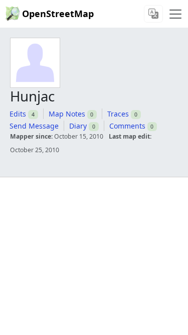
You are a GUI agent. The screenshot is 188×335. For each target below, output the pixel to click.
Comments (127, 126)
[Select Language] (153, 14)
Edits (18, 114)
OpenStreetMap (58, 14)
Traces (118, 114)
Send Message (34, 126)
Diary (78, 126)
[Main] (175, 14)
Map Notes (67, 114)
